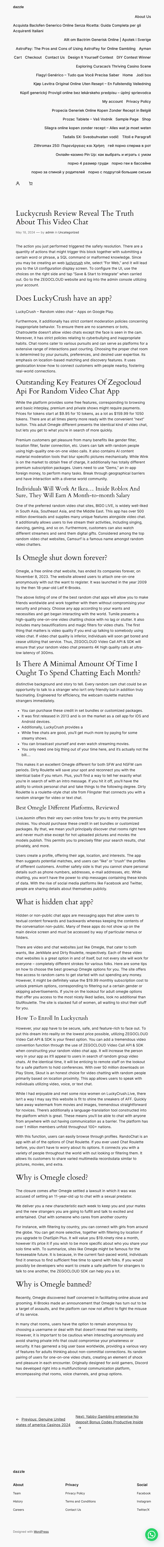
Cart (18, 57)
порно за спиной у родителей (58, 172)
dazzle (18, 7)
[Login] (17, 183)
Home (128, 75)
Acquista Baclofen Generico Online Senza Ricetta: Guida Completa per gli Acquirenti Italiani (77, 28)
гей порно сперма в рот (129, 145)
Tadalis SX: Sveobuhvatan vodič (91, 137)
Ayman (145, 48)
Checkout (33, 57)
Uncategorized (68, 232)
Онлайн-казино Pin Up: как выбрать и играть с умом (103, 154)
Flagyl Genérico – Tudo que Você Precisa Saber (77, 75)
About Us (143, 16)
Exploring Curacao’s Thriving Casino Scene (113, 66)
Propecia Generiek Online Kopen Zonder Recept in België (101, 110)
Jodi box (143, 75)
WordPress (41, 1531)
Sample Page (127, 119)
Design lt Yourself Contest (90, 57)
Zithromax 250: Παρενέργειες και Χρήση (69, 145)
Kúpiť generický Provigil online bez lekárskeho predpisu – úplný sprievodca (85, 93)
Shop (146, 119)
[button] (151, 1534)
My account (112, 101)
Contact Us (55, 57)
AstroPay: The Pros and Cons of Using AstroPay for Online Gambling (76, 48)
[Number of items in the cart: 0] (30, 183)
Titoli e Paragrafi (136, 137)
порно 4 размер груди (88, 163)
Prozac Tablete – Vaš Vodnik (87, 119)
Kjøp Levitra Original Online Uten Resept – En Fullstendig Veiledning (92, 84)
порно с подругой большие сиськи (119, 172)
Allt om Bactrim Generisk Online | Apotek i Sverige (107, 40)
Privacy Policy (138, 101)
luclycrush (74, 263)
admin (49, 232)
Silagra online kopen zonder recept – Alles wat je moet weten (97, 128)
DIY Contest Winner (134, 57)
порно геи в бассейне (131, 163)
